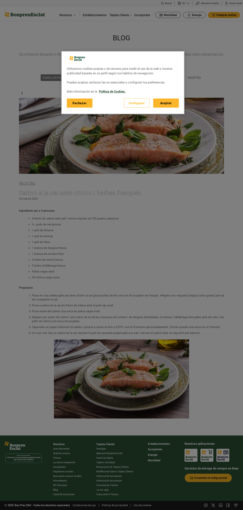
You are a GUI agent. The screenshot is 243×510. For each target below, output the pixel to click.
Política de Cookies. (112, 91)
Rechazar (80, 103)
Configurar (137, 103)
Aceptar (166, 103)
